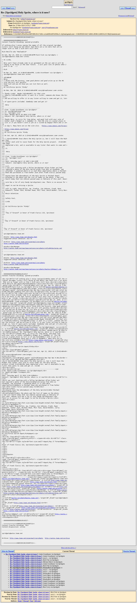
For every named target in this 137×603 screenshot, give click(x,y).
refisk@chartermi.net (28, 19)
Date (8, 8)
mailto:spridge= (60, 301)
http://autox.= (61, 514)
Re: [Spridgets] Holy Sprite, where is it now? (22, 554)
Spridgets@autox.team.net (31, 27)
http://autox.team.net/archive (16, 243)
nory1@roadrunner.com (50, 27)
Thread (127, 8)
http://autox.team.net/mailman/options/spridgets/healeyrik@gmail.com (32, 269)
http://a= (63, 486)
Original (131, 16)
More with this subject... (68, 548)
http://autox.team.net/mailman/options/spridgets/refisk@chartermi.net (33, 248)
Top (65, 5)
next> (13, 8)
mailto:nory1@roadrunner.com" (37, 314)
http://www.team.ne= (59, 480)
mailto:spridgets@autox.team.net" (15, 478)
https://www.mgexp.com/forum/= (54, 126)
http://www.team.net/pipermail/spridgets (28, 242)
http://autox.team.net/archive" (22, 509)
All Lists (70, 5)
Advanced (82, 7)
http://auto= (62, 490)
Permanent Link (123, 16)
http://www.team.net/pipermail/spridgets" (38, 485)
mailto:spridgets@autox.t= (56, 287)
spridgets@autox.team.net (40, 23)
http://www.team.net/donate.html (24, 237)
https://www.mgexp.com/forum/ (17, 129)
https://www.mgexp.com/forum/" (41, 340)
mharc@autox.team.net (20, 30)
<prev (4, 8)
